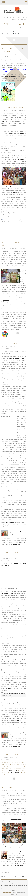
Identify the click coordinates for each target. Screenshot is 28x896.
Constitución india (7, 593)
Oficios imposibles (9, 787)
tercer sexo (16, 192)
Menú (26, 2)
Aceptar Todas (7, 892)
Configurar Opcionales (19, 892)
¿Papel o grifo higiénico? (12, 343)
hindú (8, 688)
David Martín (13, 110)
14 (20, 876)
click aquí (7, 846)
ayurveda (6, 300)
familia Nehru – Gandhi (17, 358)
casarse (18, 720)
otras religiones (15, 772)
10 (10, 876)
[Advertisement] (14, 577)
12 (15, 876)
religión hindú (7, 186)
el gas (21, 289)
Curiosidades (5, 56)
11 (12, 876)
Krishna (10, 144)
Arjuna (22, 133)
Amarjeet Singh (14, 54)
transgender (5, 121)
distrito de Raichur (10, 76)
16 (25, 876)
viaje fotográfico (16, 819)
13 (17, 876)
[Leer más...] (21, 84)
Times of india (10, 522)
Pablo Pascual (14, 248)
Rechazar (14, 894)
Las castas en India (9, 754)
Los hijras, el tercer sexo (12, 107)
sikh (17, 688)
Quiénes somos (15, 544)
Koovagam (21, 159)
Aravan (11, 133)
